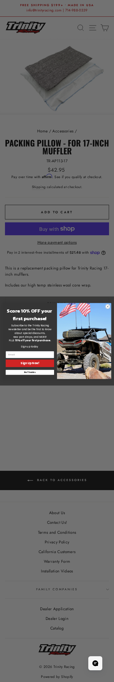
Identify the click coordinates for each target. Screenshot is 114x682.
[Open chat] (95, 663)
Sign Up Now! (29, 363)
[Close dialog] (107, 306)
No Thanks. (30, 372)
